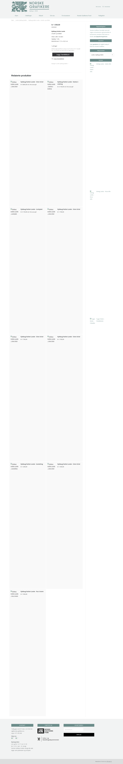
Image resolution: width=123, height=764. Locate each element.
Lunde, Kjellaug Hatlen (62, 63)
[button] (57, 59)
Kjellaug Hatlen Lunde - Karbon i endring (67, 83)
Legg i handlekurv (63, 55)
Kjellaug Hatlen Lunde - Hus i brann (32, 591)
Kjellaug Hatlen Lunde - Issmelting (32, 464)
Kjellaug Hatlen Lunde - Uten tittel (32, 82)
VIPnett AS (109, 761)
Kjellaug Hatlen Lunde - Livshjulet (32, 209)
